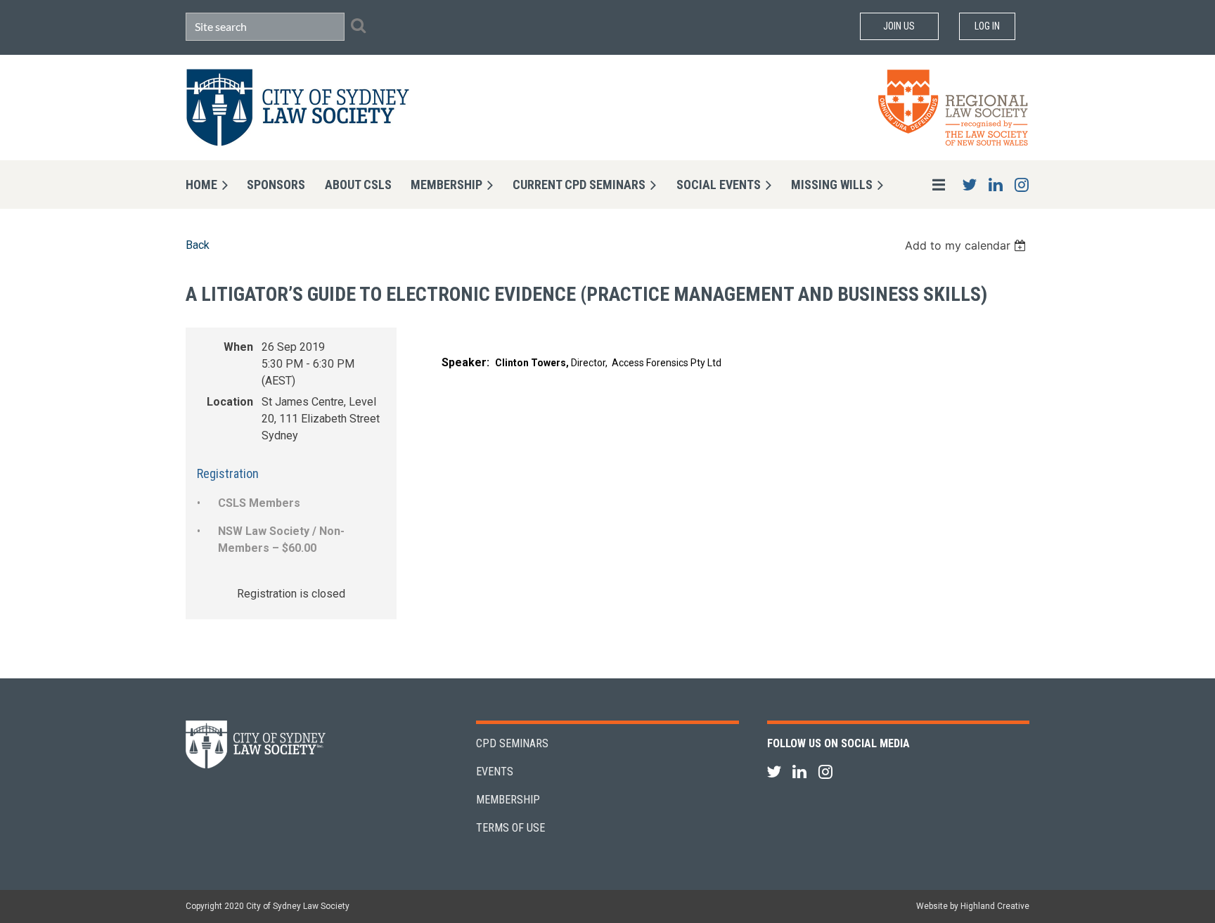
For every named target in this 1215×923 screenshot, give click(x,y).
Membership (508, 799)
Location (230, 401)
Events (494, 771)
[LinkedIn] (995, 184)
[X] (969, 184)
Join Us (899, 26)
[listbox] (967, 245)
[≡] (924, 184)
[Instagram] (1021, 184)
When (238, 347)
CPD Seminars (512, 743)
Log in (987, 26)
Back (198, 245)
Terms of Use (510, 827)
